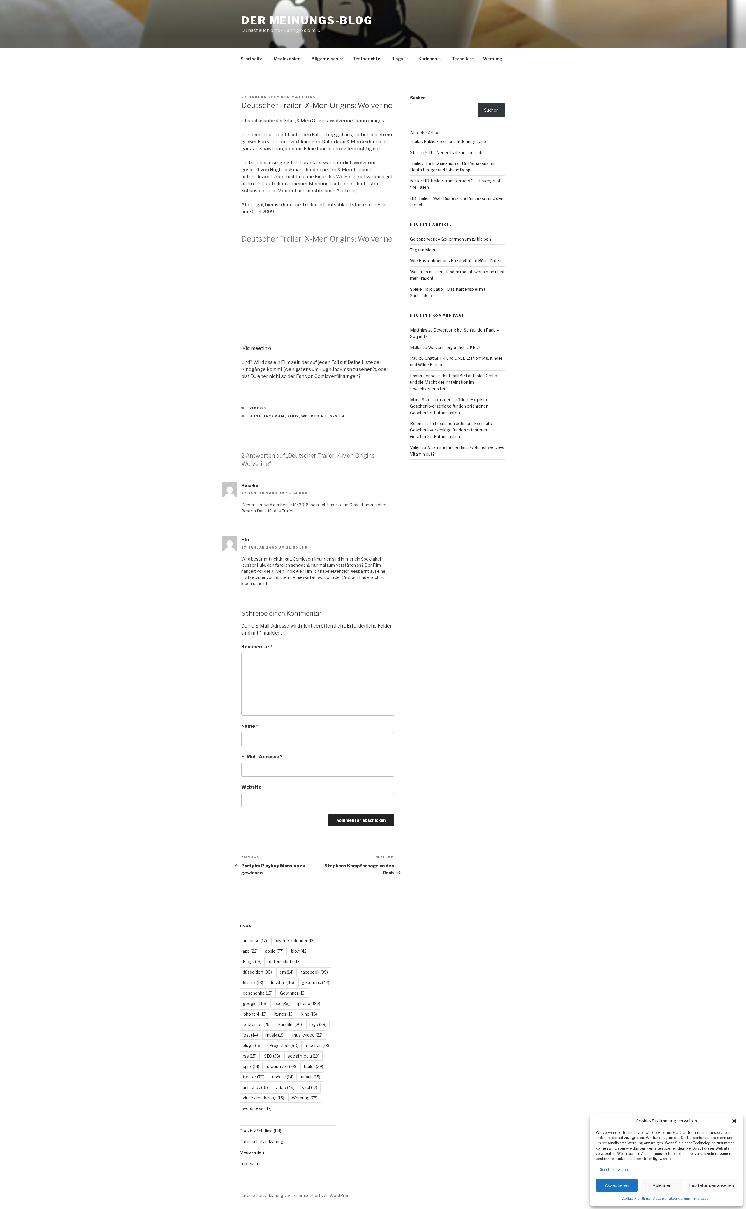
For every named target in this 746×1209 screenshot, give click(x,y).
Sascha (249, 486)
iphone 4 (255, 1013)
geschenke (257, 993)
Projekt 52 (283, 1045)
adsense (255, 940)
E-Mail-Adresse (261, 756)
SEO (272, 1055)
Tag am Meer (423, 249)
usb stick (255, 1087)
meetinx (260, 348)
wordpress (257, 1108)
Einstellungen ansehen (711, 1185)
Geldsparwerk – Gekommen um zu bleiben (450, 239)
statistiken (281, 1066)
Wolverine (314, 416)
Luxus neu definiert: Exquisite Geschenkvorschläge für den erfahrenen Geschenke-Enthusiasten (449, 406)
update (282, 1076)
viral (309, 1087)
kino (293, 416)
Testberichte (366, 58)
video (285, 1087)
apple (274, 951)
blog (299, 951)
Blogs (397, 58)
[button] (734, 1121)
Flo (245, 539)
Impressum (702, 1198)
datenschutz (285, 961)
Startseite (252, 58)
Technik (460, 58)
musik (275, 1034)
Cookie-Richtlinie (636, 1198)
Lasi (414, 375)
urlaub (310, 1076)
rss (249, 1055)
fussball (282, 982)
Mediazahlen (287, 58)
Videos (258, 408)
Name (249, 726)
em (286, 972)
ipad (282, 1003)
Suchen (418, 97)
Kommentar (257, 647)
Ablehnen (661, 1185)
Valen (415, 447)
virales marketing (263, 1097)
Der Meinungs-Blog (307, 20)
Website (251, 787)
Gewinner (293, 993)
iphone (308, 1003)
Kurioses (427, 58)
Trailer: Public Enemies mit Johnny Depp (448, 141)
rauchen (317, 1045)
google (254, 1003)
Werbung (492, 58)
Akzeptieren (617, 1185)
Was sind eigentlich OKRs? (454, 347)
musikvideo (307, 1034)
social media (303, 1055)
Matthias (303, 97)
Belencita (419, 423)
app (250, 951)
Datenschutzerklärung (671, 1198)
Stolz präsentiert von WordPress (320, 1195)
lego (317, 1024)
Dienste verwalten (614, 1169)
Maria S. (417, 399)
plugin (252, 1045)
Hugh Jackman (267, 416)
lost (250, 1034)
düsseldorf (257, 972)
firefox (253, 982)
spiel (251, 1066)
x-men (337, 416)
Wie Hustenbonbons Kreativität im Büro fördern (456, 260)
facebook (314, 972)
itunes (284, 1013)
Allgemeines (325, 58)
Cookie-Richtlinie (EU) (260, 1130)
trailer (313, 1066)
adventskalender (295, 940)
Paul (414, 358)
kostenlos (257, 1024)
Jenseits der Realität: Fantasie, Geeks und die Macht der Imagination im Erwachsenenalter (453, 382)
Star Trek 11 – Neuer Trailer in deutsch (446, 152)
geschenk (315, 982)
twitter (254, 1076)
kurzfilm (290, 1024)
